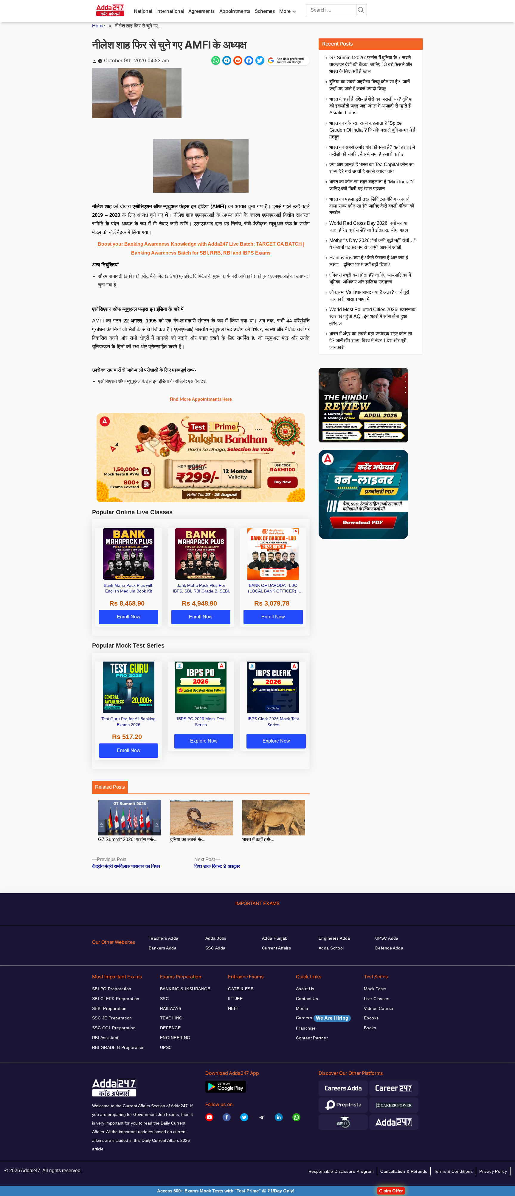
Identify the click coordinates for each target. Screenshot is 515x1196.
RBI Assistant (105, 1037)
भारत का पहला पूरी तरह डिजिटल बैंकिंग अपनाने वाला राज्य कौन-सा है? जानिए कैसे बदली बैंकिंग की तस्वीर (371, 206)
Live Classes (376, 998)
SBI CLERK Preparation (115, 998)
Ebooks (371, 1018)
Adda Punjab (275, 938)
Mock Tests (375, 988)
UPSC (166, 1047)
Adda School (331, 948)
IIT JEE (235, 998)
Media (302, 1008)
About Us (305, 988)
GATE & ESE (240, 988)
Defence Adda (389, 948)
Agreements (201, 11)
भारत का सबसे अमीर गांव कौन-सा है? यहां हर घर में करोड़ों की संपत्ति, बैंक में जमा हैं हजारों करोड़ (372, 151)
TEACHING (171, 1018)
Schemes (265, 11)
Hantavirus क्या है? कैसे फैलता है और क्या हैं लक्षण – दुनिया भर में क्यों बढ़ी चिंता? (368, 261)
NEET (234, 1008)
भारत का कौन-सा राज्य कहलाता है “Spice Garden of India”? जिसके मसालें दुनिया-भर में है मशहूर (372, 130)
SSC (164, 998)
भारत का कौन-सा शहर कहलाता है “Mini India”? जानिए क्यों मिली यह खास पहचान (371, 185)
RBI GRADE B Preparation (118, 1047)
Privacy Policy (493, 1171)
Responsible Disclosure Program (341, 1171)
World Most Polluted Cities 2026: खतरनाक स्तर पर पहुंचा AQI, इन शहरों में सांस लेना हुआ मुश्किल (372, 316)
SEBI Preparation (109, 1008)
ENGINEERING (175, 1037)
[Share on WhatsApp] (215, 60)
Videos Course (378, 1008)
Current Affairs (276, 948)
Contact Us (307, 998)
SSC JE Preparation (112, 1018)
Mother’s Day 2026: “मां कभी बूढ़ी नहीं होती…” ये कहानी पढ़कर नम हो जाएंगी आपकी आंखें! (372, 244)
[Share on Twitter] (259, 60)
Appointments (235, 11)
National (143, 11)
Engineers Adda (334, 938)
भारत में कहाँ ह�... (258, 839)
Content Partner (312, 1038)
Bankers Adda (162, 948)
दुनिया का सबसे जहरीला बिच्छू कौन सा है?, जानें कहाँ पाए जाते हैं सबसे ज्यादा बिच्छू (369, 85)
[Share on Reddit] (237, 60)
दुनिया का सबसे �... (187, 839)
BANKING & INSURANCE (185, 988)
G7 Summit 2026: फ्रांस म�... (127, 839)
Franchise (306, 1028)
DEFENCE (170, 1027)
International (170, 11)
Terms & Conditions (453, 1171)
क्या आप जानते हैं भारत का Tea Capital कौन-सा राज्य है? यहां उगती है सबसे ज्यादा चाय (371, 168)
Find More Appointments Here (201, 399)
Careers (322, 1018)
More (285, 11)
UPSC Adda (386, 938)
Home (98, 25)
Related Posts (110, 787)
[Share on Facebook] (248, 60)
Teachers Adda (163, 938)
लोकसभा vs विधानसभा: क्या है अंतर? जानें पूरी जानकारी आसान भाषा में (369, 296)
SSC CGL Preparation (114, 1027)
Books (370, 1027)
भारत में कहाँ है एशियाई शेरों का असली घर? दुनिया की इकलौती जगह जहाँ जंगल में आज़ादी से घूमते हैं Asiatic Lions (370, 105)
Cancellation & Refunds (403, 1171)
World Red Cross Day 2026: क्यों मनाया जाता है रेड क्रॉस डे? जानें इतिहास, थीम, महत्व (368, 227)
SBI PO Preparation (111, 988)
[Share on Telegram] (226, 60)
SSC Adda (215, 948)
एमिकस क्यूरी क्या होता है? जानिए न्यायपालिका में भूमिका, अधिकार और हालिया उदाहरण (370, 278)
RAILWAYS (170, 1008)
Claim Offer (391, 1190)
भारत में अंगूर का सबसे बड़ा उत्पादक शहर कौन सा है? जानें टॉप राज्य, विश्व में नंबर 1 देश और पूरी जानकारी (370, 340)
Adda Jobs (216, 938)
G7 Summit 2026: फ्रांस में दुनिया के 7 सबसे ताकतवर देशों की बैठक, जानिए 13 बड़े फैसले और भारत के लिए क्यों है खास (370, 64)
